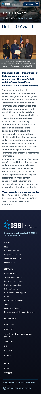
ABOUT (7, 242)
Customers (10, 318)
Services (8, 269)
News (6, 368)
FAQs (6, 363)
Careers (8, 373)
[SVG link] (20, 225)
